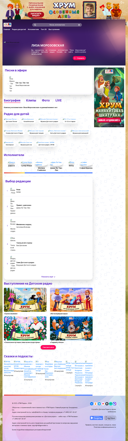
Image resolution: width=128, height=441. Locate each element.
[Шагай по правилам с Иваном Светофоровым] (30, 365)
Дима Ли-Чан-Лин (23, 208)
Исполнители (33, 29)
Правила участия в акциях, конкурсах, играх (100, 425)
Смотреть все (48, 347)
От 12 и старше (70, 121)
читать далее (36, 54)
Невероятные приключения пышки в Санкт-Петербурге (90, 379)
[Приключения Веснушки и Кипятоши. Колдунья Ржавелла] (80, 367)
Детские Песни (11, 121)
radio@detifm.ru (37, 412)
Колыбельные (29, 121)
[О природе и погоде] (40, 364)
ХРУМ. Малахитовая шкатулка (9, 370)
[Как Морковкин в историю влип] (49, 365)
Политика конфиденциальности (105, 427)
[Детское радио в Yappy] (110, 403)
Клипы (31, 100)
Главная (7, 29)
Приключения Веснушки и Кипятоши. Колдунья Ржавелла (80, 379)
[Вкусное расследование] (60, 363)
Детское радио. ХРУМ (46, 145)
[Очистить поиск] (79, 25)
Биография (12, 100)
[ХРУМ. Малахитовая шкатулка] (9, 364)
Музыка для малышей (80, 133)
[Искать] (35, 25)
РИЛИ (18, 192)
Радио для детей (19, 29)
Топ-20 (44, 29)
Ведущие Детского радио (26, 265)
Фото (46, 100)
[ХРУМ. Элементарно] (19, 363)
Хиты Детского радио (58, 133)
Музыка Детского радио (49, 121)
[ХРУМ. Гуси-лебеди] (70, 364)
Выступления (54, 29)
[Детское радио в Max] (114, 403)
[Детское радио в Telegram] (99, 403)
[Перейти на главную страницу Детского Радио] (7, 25)
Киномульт (10, 145)
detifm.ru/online (80, 52)
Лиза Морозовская (22, 85)
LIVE (59, 100)
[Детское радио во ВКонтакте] (91, 403)
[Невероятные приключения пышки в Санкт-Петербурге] (90, 367)
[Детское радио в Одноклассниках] (95, 403)
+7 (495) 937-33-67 (70, 412)
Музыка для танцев (37, 133)
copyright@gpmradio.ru (40, 425)
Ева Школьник (21, 245)
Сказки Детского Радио (14, 133)
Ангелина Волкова (23, 227)
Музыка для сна (26, 145)
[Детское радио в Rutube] (106, 403)
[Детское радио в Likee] (103, 403)
